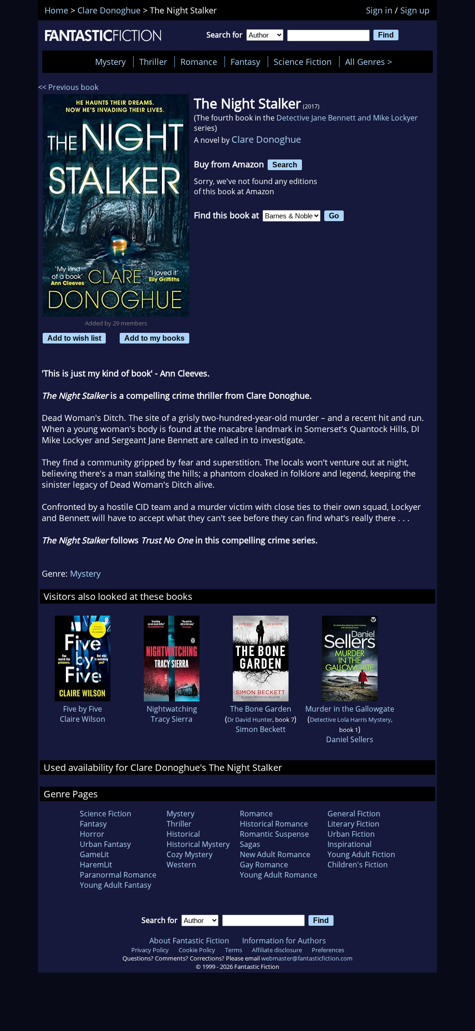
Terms (233, 950)
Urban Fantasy (105, 844)
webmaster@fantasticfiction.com (307, 958)
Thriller (153, 61)
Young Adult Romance (278, 875)
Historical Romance (274, 824)
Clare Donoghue (266, 139)
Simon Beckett (261, 729)
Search (284, 164)
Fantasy (245, 61)
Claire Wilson (82, 719)
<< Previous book (68, 87)
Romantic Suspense (274, 834)
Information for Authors (284, 941)
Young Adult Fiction (361, 854)
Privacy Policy (150, 950)
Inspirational (349, 844)
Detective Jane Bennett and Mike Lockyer (347, 118)
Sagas (250, 844)
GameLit (94, 854)
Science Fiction (303, 61)
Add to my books (154, 338)
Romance (198, 61)
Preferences (328, 950)
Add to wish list (74, 338)
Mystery (110, 61)
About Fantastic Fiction (189, 941)
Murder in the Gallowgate (349, 709)
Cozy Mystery (189, 854)
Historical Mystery (198, 844)
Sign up (415, 10)
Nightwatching (172, 709)
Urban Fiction (351, 834)
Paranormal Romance (118, 875)
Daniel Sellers (349, 739)
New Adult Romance (275, 854)
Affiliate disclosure (277, 950)
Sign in (379, 10)
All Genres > (371, 61)
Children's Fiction (357, 864)
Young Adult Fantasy (115, 885)
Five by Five (82, 709)
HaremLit (96, 864)
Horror (92, 834)
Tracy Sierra (172, 719)
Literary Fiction (353, 824)
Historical (183, 834)
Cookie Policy (197, 950)
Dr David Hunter (249, 719)
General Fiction (353, 813)
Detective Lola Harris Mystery (350, 719)
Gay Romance (264, 864)
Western (181, 864)
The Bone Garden (260, 709)
